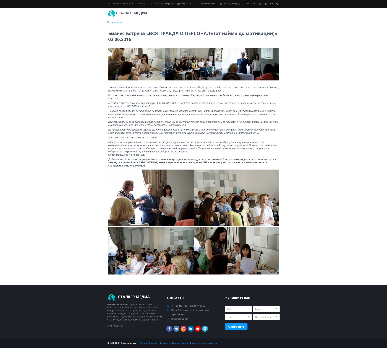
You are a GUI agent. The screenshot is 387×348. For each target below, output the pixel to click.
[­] (151, 12)
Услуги (205, 13)
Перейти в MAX (208, 3)
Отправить (236, 326)
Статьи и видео (242, 13)
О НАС (259, 13)
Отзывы (221, 13)
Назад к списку (114, 21)
